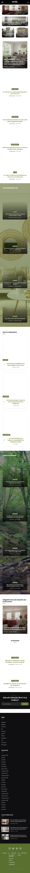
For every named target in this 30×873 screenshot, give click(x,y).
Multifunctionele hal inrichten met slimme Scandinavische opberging (15, 148)
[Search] (28, 2)
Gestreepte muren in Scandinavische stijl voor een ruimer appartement (15, 23)
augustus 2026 (4, 755)
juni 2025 (3, 782)
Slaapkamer (6, 434)
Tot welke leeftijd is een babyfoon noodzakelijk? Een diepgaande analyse (16, 440)
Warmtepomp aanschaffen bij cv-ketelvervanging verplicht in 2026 (15, 585)
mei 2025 (3, 784)
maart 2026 (3, 766)
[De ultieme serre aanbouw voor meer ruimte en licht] (15, 274)
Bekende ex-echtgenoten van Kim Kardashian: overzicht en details (15, 661)
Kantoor (3, 733)
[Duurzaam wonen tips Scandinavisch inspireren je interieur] (15, 473)
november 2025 (4, 771)
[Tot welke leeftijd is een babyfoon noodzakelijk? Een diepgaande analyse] (15, 423)
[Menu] (2, 2)
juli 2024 (3, 802)
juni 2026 (3, 759)
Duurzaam (3, 731)
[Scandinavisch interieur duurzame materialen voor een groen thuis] (15, 507)
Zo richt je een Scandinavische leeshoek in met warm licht (15, 92)
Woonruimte (15, 144)
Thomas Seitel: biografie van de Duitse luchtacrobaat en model (15, 214)
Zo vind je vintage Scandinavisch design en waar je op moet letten (15, 249)
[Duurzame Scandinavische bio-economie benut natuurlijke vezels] (15, 542)
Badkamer (3, 724)
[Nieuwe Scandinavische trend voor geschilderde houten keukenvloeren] (5, 837)
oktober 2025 (4, 773)
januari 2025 (4, 791)
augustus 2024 (4, 800)
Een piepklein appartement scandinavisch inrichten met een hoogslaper (22, 33)
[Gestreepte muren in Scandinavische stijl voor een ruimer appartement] (15, 21)
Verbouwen (3, 742)
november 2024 (4, 793)
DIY (2, 729)
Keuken (3, 735)
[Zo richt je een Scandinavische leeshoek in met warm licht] (15, 80)
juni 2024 (3, 804)
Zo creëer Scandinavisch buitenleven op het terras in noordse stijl (15, 176)
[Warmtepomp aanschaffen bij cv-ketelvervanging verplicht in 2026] (15, 576)
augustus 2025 (4, 777)
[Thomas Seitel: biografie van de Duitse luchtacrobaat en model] (15, 205)
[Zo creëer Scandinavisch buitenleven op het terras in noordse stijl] (15, 163)
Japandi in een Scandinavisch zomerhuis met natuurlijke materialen (14, 61)
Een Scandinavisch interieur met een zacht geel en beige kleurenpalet (15, 120)
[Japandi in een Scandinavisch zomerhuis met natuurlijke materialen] (15, 54)
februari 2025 (4, 789)
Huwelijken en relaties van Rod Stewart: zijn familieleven (15, 684)
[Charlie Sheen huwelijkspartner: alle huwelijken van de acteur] (15, 348)
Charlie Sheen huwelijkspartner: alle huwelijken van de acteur (16, 364)
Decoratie (15, 89)
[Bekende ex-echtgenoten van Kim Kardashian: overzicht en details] (15, 651)
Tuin (15, 172)
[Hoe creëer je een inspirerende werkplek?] (15, 308)
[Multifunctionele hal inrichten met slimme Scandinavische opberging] (15, 136)
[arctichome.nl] (15, 2)
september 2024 (5, 798)
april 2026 (3, 764)
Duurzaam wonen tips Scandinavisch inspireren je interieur (15, 482)
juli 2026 (3, 757)
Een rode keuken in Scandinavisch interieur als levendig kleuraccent (15, 5)
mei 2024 (3, 807)
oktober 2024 (4, 795)
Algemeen (5, 396)
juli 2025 (3, 780)
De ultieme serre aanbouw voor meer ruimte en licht (15, 283)
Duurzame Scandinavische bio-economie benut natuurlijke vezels (15, 551)
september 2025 (5, 775)
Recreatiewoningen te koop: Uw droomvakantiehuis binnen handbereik (16, 401)
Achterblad (15, 657)
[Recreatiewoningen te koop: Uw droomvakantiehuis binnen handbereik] (15, 385)
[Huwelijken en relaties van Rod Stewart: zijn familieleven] (15, 675)
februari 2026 (4, 768)
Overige (5, 360)
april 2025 (3, 786)
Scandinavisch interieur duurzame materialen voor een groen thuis (15, 516)
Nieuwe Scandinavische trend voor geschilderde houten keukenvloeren (8, 33)
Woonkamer (4, 744)
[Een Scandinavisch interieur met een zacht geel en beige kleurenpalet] (15, 108)
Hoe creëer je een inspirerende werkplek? (15, 318)
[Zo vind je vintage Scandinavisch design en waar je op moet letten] (15, 240)
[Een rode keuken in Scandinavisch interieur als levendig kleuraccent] (15, 620)
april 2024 (3, 809)
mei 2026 (3, 762)
